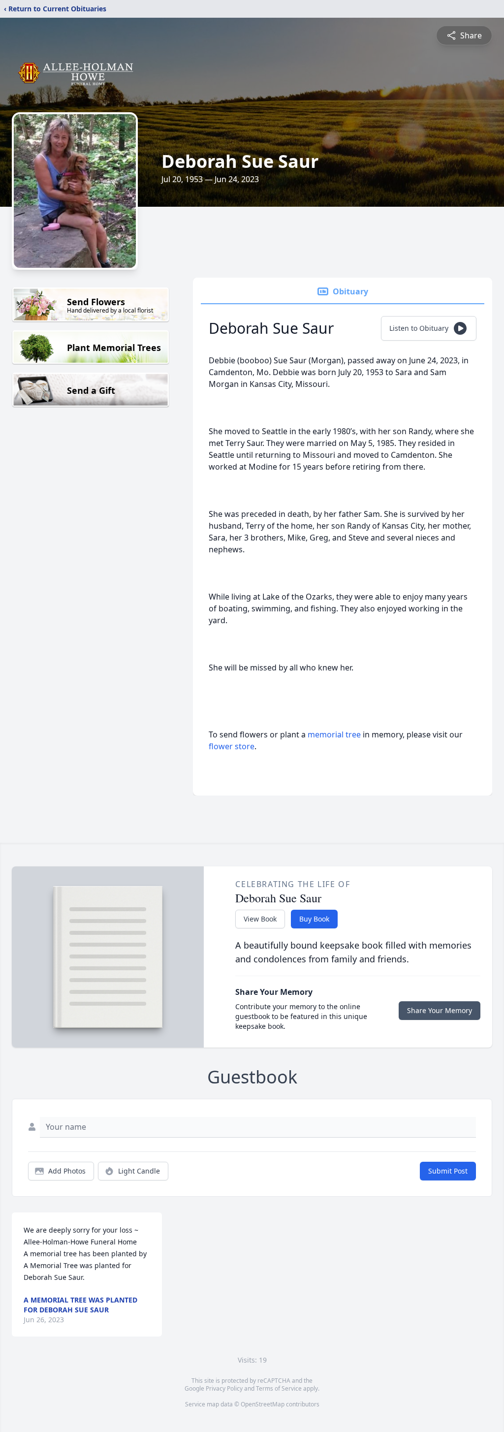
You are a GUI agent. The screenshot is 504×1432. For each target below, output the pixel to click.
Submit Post (448, 1171)
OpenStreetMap (262, 1404)
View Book (260, 918)
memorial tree (334, 734)
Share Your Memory (439, 1010)
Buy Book (314, 918)
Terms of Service (279, 1388)
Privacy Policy (224, 1388)
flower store (231, 746)
